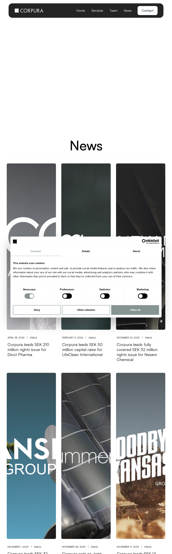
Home (80, 11)
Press (33, 337)
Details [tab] (86, 251)
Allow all (135, 309)
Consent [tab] (36, 251)
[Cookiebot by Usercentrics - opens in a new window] (144, 241)
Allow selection (86, 309)
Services (97, 11)
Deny (37, 309)
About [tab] (136, 251)
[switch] (67, 296)
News (128, 11)
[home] (29, 11)
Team (113, 11)
